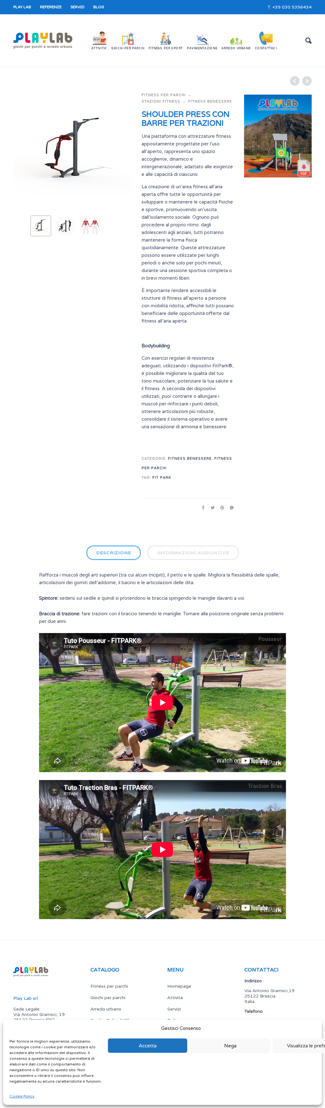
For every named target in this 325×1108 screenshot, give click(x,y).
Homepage (179, 986)
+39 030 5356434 (292, 7)
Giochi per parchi (107, 997)
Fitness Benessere (210, 101)
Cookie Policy (22, 1096)
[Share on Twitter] (211, 508)
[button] (308, 40)
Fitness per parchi (164, 95)
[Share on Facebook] (201, 508)
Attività (175, 997)
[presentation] (24, 151)
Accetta (147, 1046)
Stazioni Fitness (161, 101)
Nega (230, 1046)
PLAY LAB (22, 7)
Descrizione (113, 553)
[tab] (113, 554)
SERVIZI (77, 7)
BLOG (98, 7)
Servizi (174, 1009)
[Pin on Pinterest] (220, 508)
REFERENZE (51, 7)
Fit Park (161, 478)
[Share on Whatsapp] (230, 508)
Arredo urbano (105, 1009)
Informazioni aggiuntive (193, 553)
